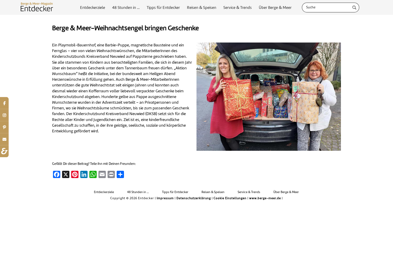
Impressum (165, 198)
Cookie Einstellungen (230, 198)
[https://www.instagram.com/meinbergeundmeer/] (4, 115)
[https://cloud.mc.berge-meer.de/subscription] (4, 139)
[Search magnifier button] (354, 7)
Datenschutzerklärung (193, 198)
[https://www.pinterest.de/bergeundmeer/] (4, 127)
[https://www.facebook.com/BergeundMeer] (4, 103)
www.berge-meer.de (265, 198)
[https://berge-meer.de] (4, 151)
